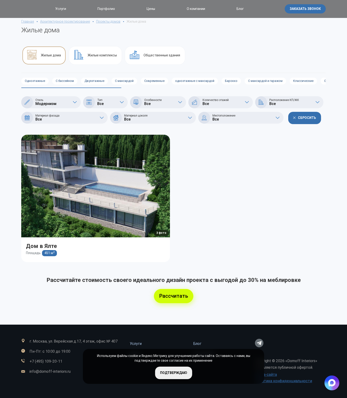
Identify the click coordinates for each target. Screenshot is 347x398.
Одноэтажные (35, 81)
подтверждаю (173, 373)
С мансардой (124, 81)
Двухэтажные (94, 81)
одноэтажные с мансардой (194, 81)
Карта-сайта (266, 374)
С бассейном (65, 81)
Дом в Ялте (41, 246)
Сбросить (307, 118)
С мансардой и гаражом (265, 81)
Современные (154, 81)
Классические (303, 81)
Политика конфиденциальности (283, 381)
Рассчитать (173, 296)
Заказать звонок (305, 9)
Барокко (231, 81)
